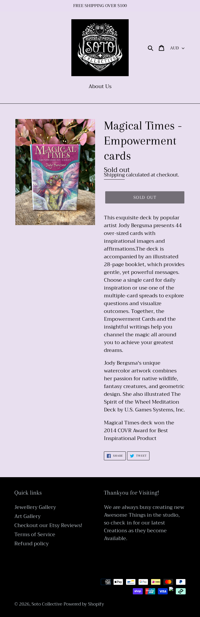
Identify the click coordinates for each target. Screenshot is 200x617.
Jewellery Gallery (35, 507)
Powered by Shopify (84, 604)
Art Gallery (27, 516)
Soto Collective (47, 604)
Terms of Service (34, 534)
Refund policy (31, 543)
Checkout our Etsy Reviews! (48, 525)
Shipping (114, 174)
